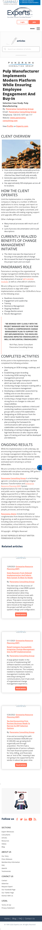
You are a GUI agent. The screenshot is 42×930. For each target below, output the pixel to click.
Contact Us (30, 918)
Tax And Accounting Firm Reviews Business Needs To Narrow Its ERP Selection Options (18, 724)
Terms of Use (6, 905)
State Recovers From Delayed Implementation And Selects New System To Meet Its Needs (20, 575)
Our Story (5, 856)
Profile (10, 126)
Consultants (6, 835)
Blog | (15, 918)
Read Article (21, 614)
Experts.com (22, 126)
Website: (14, 119)
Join (34, 22)
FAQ (3, 865)
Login (22, 22)
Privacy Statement (8, 908)
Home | (7, 918)
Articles (4, 838)
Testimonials (6, 871)
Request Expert (7, 887)
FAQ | (21, 918)
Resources (5, 841)
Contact (4, 880)
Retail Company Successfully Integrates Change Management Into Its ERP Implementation (21, 649)
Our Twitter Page (8, 893)
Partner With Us (7, 896)
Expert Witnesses (8, 832)
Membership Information (11, 862)
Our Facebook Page (8, 890)
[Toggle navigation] (38, 28)
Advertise (5, 883)
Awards (4, 868)
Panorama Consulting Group (19, 109)
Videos (4, 844)
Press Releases (7, 859)
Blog (3, 847)
